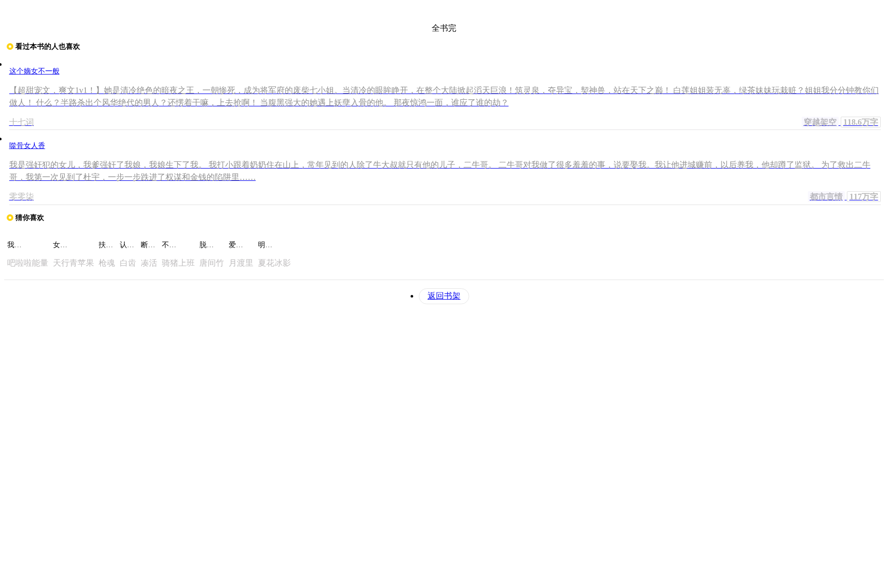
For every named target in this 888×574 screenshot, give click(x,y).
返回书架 (444, 295)
